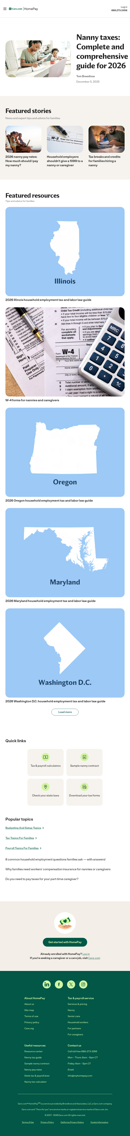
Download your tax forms (84, 795)
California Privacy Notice (72, 1122)
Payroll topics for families (22, 848)
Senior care (74, 1016)
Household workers (78, 1022)
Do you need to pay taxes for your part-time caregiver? (41, 879)
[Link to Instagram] (83, 984)
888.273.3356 (119, 10)
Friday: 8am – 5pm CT (79, 1063)
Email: (71, 1069)
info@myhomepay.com (80, 1075)
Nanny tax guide (33, 1057)
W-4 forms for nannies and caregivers (32, 400)
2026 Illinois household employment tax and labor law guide (48, 300)
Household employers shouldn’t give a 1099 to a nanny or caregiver (65, 161)
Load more (65, 712)
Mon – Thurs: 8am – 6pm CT (83, 1057)
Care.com (94, 958)
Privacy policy (31, 1022)
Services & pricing (77, 1004)
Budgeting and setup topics (23, 828)
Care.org (29, 1028)
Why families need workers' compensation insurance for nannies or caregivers (58, 869)
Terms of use (31, 1016)
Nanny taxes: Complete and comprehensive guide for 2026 (102, 51)
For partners (74, 1028)
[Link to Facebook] (59, 984)
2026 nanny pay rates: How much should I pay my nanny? (21, 161)
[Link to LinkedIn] (47, 984)
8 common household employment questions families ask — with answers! (55, 859)
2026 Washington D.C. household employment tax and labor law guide (55, 701)
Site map (29, 1010)
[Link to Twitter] (71, 984)
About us (29, 1004)
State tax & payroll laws (36, 1075)
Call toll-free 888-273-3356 (82, 1051)
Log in (124, 7)
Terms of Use (28, 1122)
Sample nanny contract (36, 1063)
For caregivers (75, 1034)
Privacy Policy (47, 1122)
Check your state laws (45, 795)
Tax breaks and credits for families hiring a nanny (104, 161)
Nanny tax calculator (35, 1081)
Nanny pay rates (33, 1069)
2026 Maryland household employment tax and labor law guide (50, 601)
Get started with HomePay (65, 942)
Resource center (33, 1051)
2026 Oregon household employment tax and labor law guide (49, 500)
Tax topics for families (19, 838)
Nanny (71, 1010)
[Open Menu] (5, 9)
